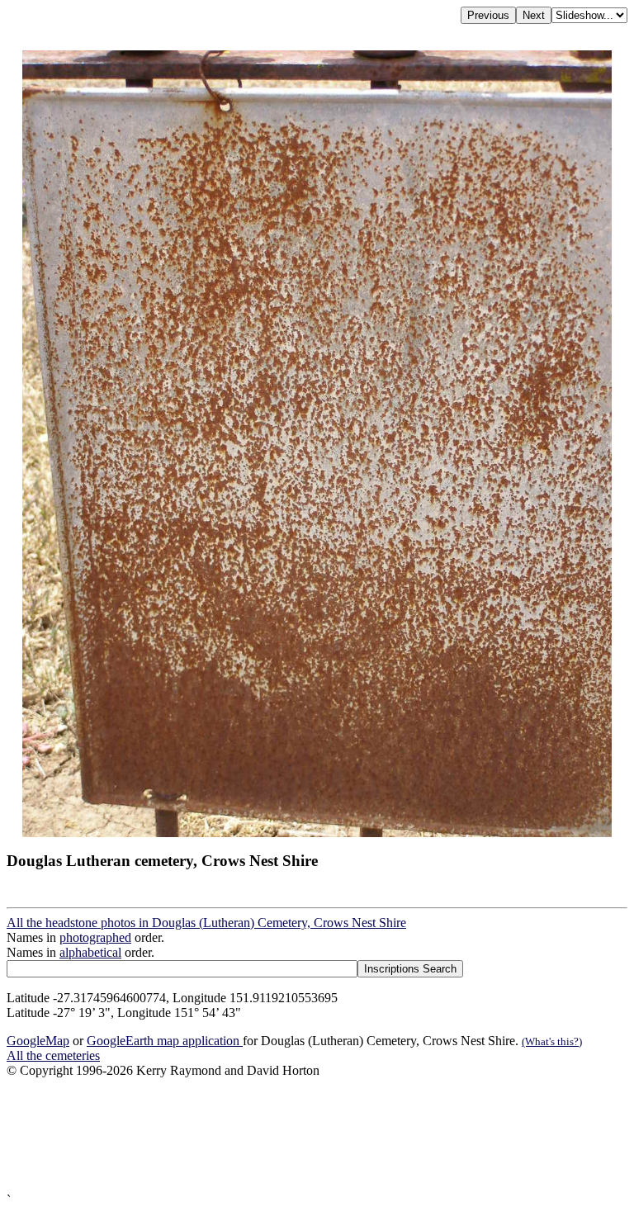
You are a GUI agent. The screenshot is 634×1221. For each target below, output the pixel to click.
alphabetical (90, 952)
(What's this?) (552, 1041)
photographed (95, 937)
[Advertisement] (317, 1135)
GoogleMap (38, 1041)
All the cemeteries (53, 1055)
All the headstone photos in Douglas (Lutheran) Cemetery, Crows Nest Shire (206, 923)
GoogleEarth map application (165, 1041)
